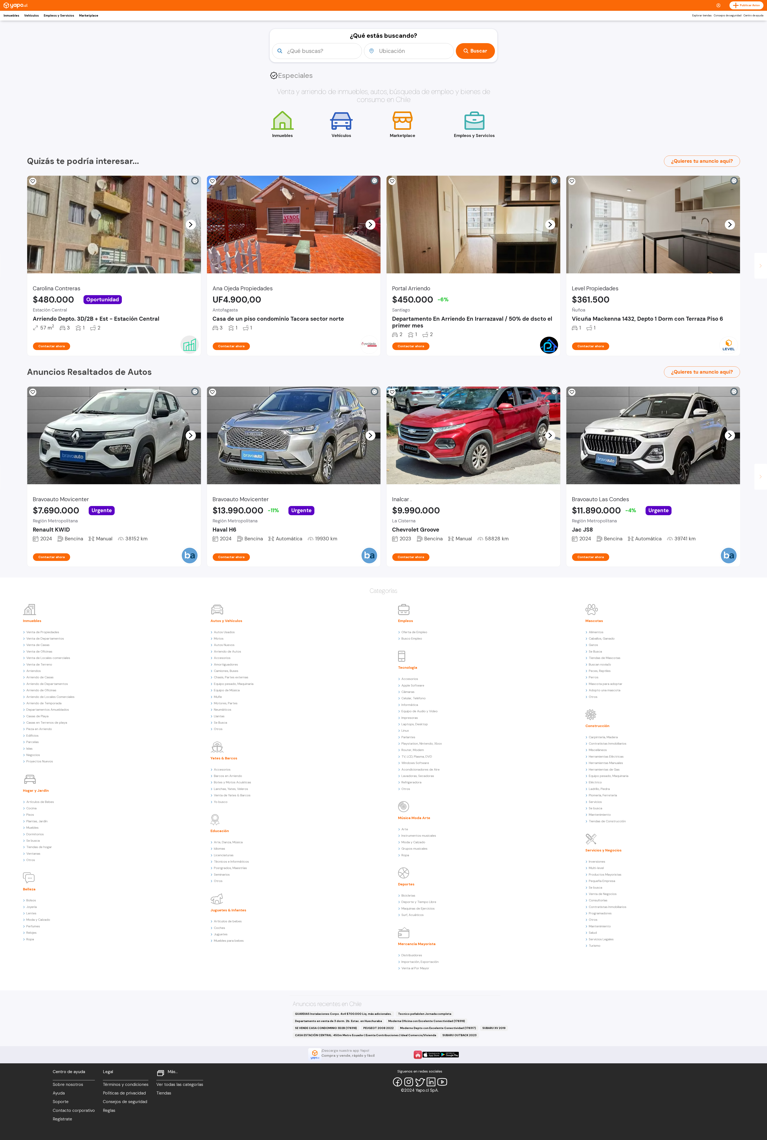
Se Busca (220, 722)
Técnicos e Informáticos (231, 861)
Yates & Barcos (224, 758)
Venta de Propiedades (42, 632)
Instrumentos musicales (418, 835)
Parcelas (32, 742)
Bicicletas (408, 895)
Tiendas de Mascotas (604, 658)
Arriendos (33, 671)
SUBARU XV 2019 (494, 1028)
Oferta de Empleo (414, 632)
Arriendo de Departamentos (47, 684)
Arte (404, 829)
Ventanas (33, 853)
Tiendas (163, 1093)
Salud (593, 933)
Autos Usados (224, 632)
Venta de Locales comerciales (48, 658)
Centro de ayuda (753, 15)
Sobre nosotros (68, 1084)
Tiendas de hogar (39, 847)
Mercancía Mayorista (417, 944)
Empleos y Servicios (59, 16)
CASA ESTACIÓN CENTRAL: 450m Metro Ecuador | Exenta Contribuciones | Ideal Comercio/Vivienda (365, 1035)
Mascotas (594, 620)
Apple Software (412, 685)
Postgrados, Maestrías (230, 868)
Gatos (593, 645)
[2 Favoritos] (212, 181)
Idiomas (219, 848)
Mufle (218, 697)
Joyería (31, 907)
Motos (219, 638)
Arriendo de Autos (227, 651)
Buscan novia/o (600, 664)
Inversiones (597, 861)
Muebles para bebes (229, 941)
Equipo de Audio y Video (419, 711)
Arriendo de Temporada (44, 703)
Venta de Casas (38, 645)
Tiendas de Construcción (607, 821)
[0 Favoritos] (32, 392)
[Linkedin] (431, 1081)
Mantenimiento (600, 815)
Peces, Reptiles (600, 671)
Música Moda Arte (414, 818)
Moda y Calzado (38, 920)
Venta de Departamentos (45, 638)
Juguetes (221, 934)
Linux (405, 730)
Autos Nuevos (224, 645)
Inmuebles (11, 16)
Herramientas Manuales (606, 763)
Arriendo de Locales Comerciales (50, 697)
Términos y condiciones (125, 1084)
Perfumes (33, 926)
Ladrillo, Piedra (599, 789)
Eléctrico (595, 782)
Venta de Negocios (603, 894)
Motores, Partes (225, 703)
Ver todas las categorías (179, 1084)
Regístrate (62, 1119)
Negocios (33, 755)
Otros (30, 860)
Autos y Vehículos (226, 620)
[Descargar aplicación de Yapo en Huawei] (417, 1054)
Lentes (31, 913)
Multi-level (596, 868)
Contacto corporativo (74, 1110)
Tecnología (407, 667)
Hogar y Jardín (36, 790)
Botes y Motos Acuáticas (232, 782)
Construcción (597, 725)
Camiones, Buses (226, 671)
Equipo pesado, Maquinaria (233, 684)
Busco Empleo (411, 638)
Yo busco (221, 802)
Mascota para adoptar (605, 684)
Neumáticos (222, 709)
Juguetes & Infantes (228, 910)
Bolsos (31, 900)
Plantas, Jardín (37, 821)
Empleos (405, 620)
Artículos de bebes (228, 921)
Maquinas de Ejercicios (418, 908)
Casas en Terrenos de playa (46, 722)
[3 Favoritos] (392, 392)
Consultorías (598, 900)
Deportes (406, 884)
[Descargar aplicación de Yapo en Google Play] (450, 1055)
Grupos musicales (414, 848)
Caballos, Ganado (602, 638)
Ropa (30, 939)
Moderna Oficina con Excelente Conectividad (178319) (426, 1021)
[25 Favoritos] (392, 181)
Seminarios (222, 874)
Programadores (600, 913)
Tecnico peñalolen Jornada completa (424, 1014)
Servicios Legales (601, 939)
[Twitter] (419, 1081)
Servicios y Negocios (603, 850)
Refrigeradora (411, 782)
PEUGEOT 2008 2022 (378, 1028)
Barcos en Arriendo (228, 776)
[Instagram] (408, 1081)
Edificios (32, 735)
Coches (219, 928)
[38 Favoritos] (571, 181)
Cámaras (407, 692)
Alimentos (596, 632)
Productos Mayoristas (605, 874)
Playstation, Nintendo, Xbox (421, 743)
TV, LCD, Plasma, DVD (416, 756)
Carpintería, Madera (603, 737)
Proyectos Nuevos (39, 761)
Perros (593, 677)
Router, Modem (412, 750)
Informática (409, 705)
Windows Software (415, 763)
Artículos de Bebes (40, 802)
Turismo (594, 946)
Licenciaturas (223, 855)
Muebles (32, 827)
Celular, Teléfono (413, 698)
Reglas (109, 1110)
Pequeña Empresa (602, 881)
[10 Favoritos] (32, 181)
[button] (191, 224)
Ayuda (59, 1093)
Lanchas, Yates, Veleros (231, 789)
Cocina (31, 808)
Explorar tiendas (702, 15)
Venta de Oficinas (39, 651)
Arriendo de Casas (40, 677)
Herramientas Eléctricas (606, 756)
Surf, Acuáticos (412, 915)
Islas (29, 748)
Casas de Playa (37, 716)
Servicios (595, 802)
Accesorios (222, 658)
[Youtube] (442, 1081)
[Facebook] (397, 1081)
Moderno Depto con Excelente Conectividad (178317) (438, 1028)
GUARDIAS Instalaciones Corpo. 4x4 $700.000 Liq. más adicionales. (343, 1014)
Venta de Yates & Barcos (232, 795)
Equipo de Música (227, 690)
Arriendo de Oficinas (41, 690)
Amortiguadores (226, 664)
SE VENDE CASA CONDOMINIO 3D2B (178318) (326, 1028)
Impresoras (409, 718)
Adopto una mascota (604, 690)
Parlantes (408, 737)
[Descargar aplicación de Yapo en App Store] (431, 1055)
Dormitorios (35, 834)
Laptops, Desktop (414, 724)
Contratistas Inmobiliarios (607, 743)
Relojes (31, 933)
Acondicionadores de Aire (420, 769)
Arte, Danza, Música (228, 842)
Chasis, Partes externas (231, 677)
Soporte (61, 1101)
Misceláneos (598, 750)
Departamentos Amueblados (47, 709)
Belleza (29, 889)
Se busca (33, 840)
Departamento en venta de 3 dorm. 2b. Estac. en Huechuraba (338, 1021)
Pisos (30, 815)
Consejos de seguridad (727, 15)
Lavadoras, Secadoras (417, 776)
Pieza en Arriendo (39, 729)
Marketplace (88, 16)
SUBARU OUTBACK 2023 (459, 1035)
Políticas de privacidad (124, 1093)
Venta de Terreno (39, 664)
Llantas (219, 716)
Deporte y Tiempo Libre (418, 902)
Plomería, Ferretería (603, 795)
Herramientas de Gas (604, 769)
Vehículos (31, 16)
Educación (220, 830)
